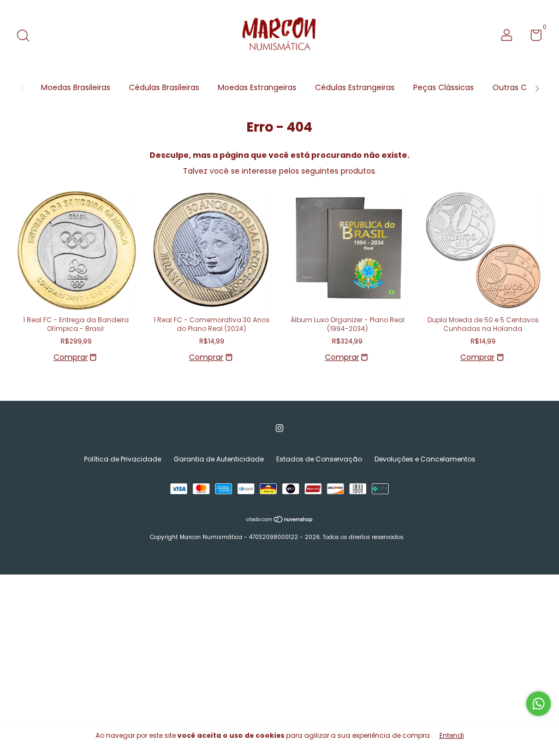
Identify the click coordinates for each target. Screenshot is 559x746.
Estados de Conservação (319, 459)
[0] (532, 37)
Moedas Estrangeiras (257, 87)
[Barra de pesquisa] (27, 36)
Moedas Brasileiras (75, 87)
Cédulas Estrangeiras (355, 87)
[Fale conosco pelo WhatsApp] (538, 703)
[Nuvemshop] (280, 520)
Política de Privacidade (122, 459)
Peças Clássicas (443, 87)
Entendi (451, 735)
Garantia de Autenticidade (219, 459)
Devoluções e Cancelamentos (424, 459)
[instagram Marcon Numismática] (279, 429)
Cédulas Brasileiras (164, 87)
